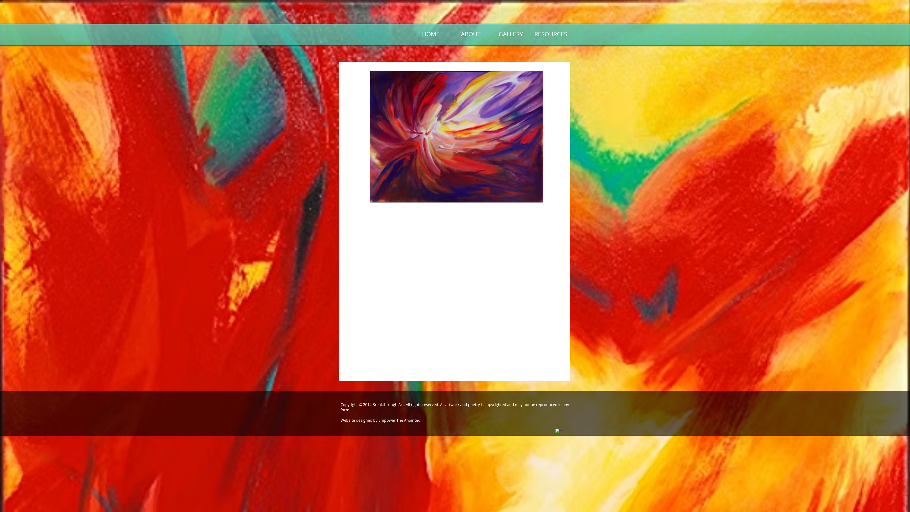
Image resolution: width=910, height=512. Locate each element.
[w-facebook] (558, 432)
